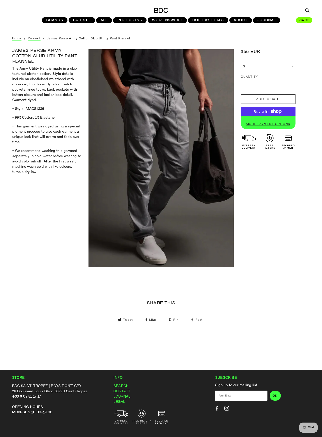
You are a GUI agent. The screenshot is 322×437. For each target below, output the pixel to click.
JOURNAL (121, 396)
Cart (304, 20)
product (34, 38)
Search (121, 386)
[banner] (161, 10)
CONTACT (121, 391)
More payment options (268, 124)
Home (16, 38)
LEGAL (119, 402)
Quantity (247, 76)
